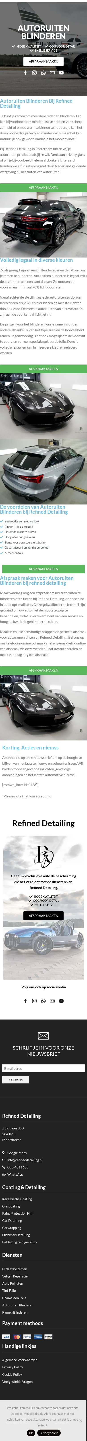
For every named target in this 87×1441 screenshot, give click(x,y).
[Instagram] (34, 72)
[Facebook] (25, 72)
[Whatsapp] (43, 72)
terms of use (61, 796)
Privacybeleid (48, 1433)
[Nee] (80, 1420)
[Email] (52, 72)
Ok (31, 1433)
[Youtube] (61, 72)
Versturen (16, 1079)
